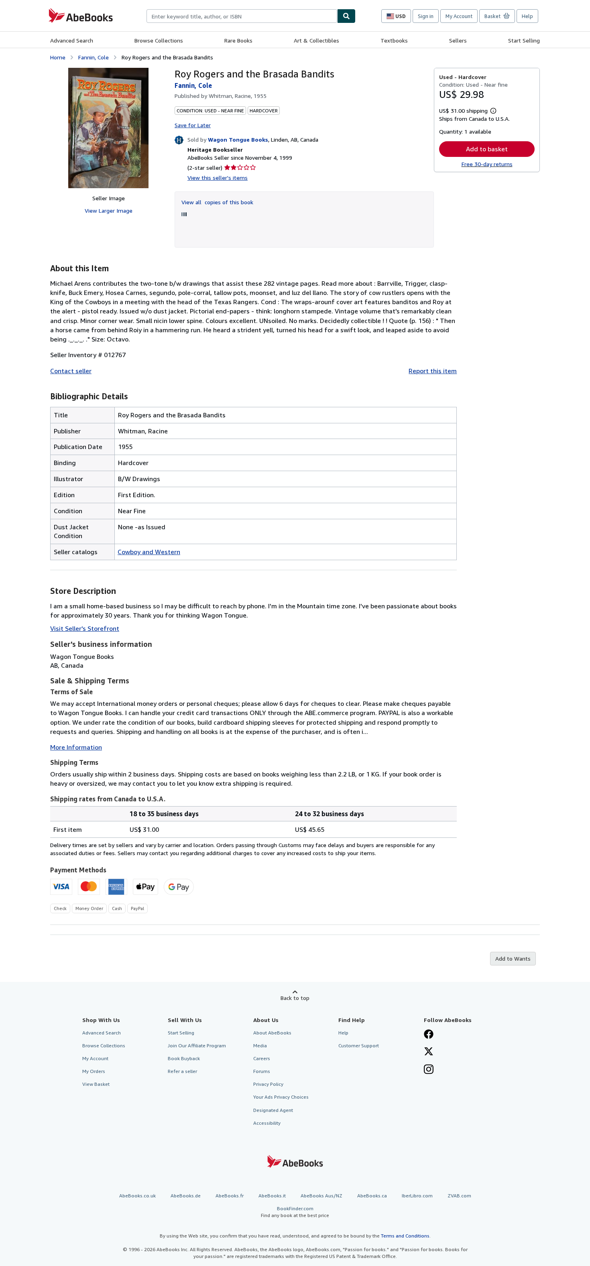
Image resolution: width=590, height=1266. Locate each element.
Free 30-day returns (487, 164)
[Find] (346, 16)
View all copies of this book (217, 202)
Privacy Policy (268, 1084)
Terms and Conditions (405, 1236)
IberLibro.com (417, 1196)
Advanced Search (71, 40)
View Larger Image (108, 210)
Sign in (425, 16)
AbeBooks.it (272, 1196)
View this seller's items (217, 177)
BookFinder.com (295, 1211)
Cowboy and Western (149, 552)
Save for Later (193, 125)
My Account (459, 16)
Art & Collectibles (316, 40)
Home (57, 57)
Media (260, 1045)
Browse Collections (158, 40)
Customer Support (358, 1045)
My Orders (93, 1071)
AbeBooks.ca (372, 1196)
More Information (76, 747)
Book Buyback (184, 1058)
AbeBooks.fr (230, 1196)
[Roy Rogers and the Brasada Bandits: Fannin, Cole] (108, 128)
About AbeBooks (272, 1033)
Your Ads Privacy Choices (281, 1097)
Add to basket (487, 149)
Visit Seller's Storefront (84, 628)
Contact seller (71, 371)
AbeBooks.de (186, 1196)
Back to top (295, 997)
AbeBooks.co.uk (137, 1196)
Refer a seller (182, 1071)
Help (527, 16)
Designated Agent (273, 1110)
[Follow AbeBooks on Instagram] (428, 1070)
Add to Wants (513, 958)
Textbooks (394, 40)
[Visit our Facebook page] (428, 1034)
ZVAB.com (459, 1196)
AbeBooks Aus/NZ (321, 1196)
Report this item (433, 371)
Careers (261, 1058)
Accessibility (267, 1123)
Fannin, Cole (93, 57)
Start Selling (524, 40)
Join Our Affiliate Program (197, 1045)
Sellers (458, 40)
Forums (261, 1071)
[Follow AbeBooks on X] (428, 1052)
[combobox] (241, 16)
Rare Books (238, 40)
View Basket (96, 1084)
